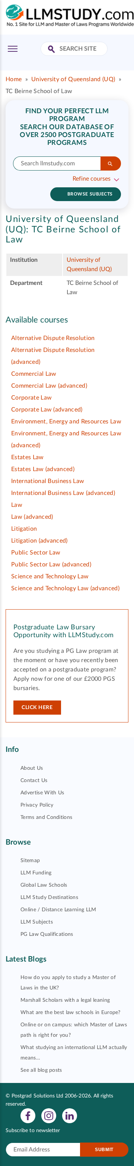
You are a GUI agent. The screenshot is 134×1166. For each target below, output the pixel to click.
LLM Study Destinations (49, 897)
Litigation (24, 529)
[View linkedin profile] (69, 1115)
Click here (37, 707)
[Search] (110, 163)
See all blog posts (41, 1070)
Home (14, 79)
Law (16, 505)
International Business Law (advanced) (63, 493)
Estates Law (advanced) (42, 469)
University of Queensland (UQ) (73, 79)
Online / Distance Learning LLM (58, 909)
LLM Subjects (36, 922)
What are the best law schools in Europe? (70, 1012)
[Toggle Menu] (13, 49)
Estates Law (27, 457)
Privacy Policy (36, 805)
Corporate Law (31, 398)
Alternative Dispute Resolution (53, 338)
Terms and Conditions (46, 817)
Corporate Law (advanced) (47, 410)
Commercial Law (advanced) (49, 386)
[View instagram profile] (48, 1115)
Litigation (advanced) (39, 541)
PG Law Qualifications (46, 934)
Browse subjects (90, 194)
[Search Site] (52, 49)
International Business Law (47, 481)
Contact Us (33, 780)
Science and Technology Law (50, 576)
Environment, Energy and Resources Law (66, 422)
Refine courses (92, 179)
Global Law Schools (43, 885)
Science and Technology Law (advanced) (65, 588)
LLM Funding (36, 873)
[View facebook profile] (27, 1115)
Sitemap (30, 860)
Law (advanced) (32, 517)
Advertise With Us (42, 792)
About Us (31, 768)
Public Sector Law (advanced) (51, 565)
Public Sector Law (35, 553)
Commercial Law (33, 374)
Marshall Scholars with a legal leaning (65, 1000)
